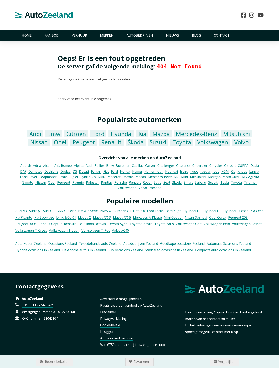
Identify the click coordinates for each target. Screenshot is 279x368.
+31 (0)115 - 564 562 (37, 305)
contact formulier (222, 318)
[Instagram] (253, 15)
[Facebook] (245, 15)
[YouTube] (260, 15)
